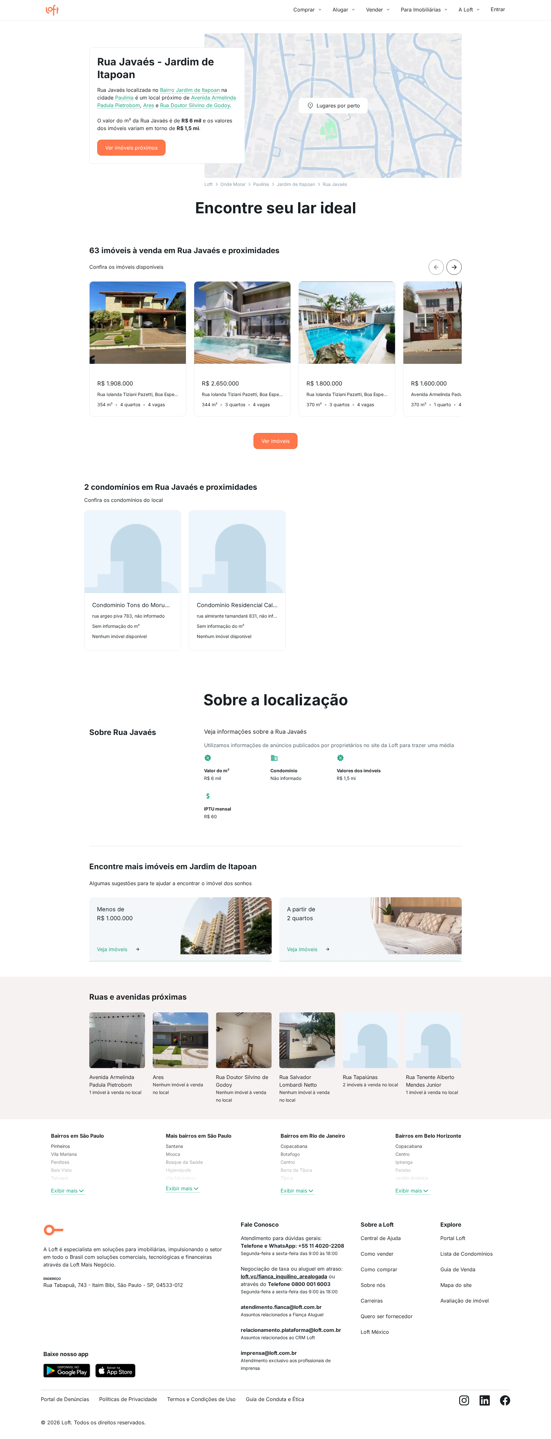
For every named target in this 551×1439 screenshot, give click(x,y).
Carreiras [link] (372, 1300)
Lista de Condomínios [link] (466, 1254)
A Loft (466, 9)
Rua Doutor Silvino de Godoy (195, 105)
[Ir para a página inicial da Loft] (55, 10)
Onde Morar (233, 184)
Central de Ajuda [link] (381, 1238)
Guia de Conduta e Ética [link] (275, 1399)
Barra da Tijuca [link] (296, 1170)
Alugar (340, 9)
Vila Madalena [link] (180, 1178)
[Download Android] (66, 1372)
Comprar (304, 9)
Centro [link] (288, 1162)
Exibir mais (64, 1190)
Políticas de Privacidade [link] (128, 1399)
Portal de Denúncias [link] (65, 1399)
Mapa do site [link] (456, 1285)
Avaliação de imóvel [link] (464, 1300)
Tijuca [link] (287, 1178)
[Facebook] (505, 1401)
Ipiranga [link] (404, 1162)
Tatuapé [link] (59, 1178)
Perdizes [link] (60, 1162)
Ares (148, 105)
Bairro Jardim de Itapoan (190, 90)
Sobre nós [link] (373, 1285)
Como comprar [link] (379, 1269)
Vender (374, 9)
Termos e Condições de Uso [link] (201, 1399)
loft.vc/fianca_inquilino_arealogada (284, 1276)
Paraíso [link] (403, 1170)
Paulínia (261, 184)
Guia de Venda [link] (457, 1269)
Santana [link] (174, 1146)
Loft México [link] (375, 1332)
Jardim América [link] (411, 1178)
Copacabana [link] (294, 1146)
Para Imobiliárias (421, 9)
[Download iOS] (115, 1372)
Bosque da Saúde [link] (184, 1162)
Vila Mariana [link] (64, 1154)
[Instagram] (464, 1401)
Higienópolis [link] (178, 1170)
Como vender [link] (377, 1254)
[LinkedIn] (485, 1401)
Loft (208, 184)
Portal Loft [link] (452, 1238)
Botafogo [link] (290, 1154)
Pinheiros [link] (60, 1146)
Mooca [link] (173, 1154)
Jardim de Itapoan (296, 184)
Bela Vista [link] (61, 1170)
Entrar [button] (498, 9)
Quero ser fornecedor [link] (387, 1316)
